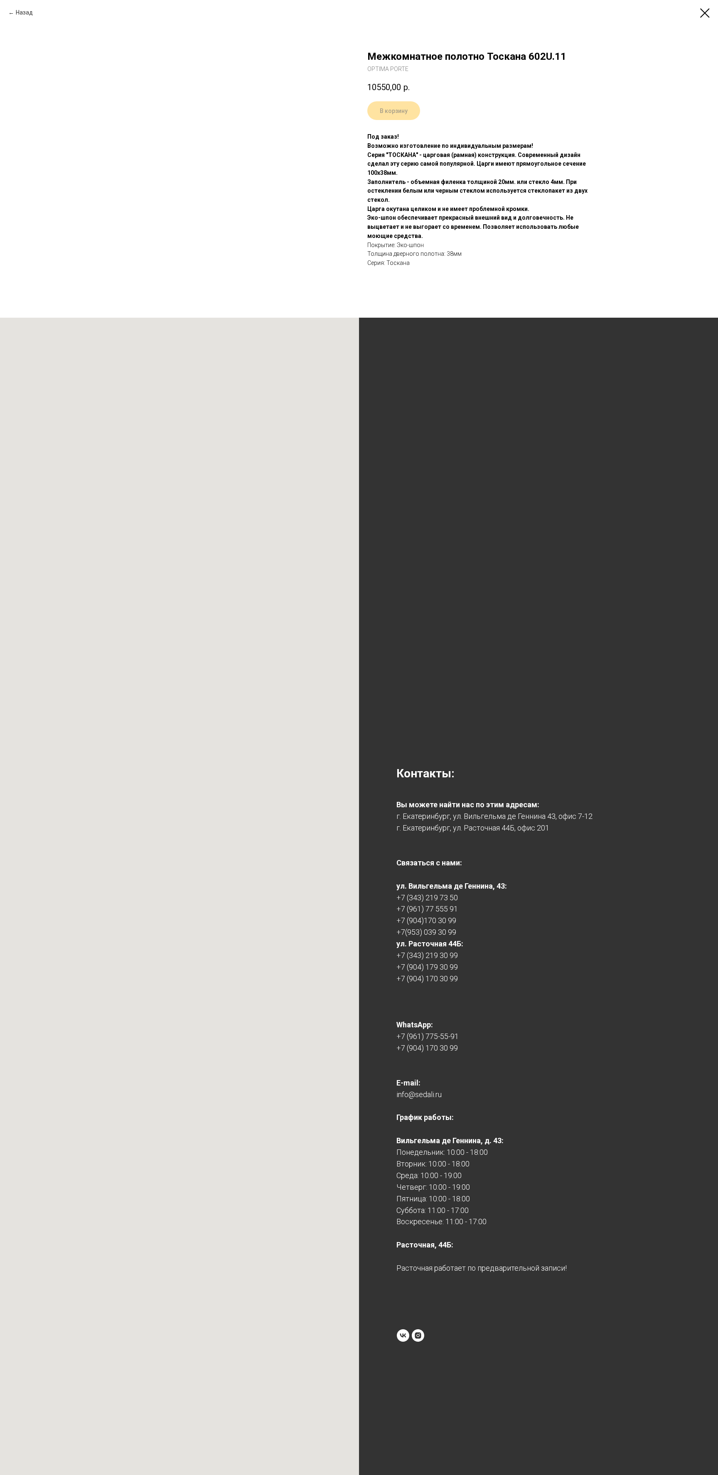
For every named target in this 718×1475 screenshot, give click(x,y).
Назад (24, 12)
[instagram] (418, 1335)
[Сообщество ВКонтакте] (403, 1335)
